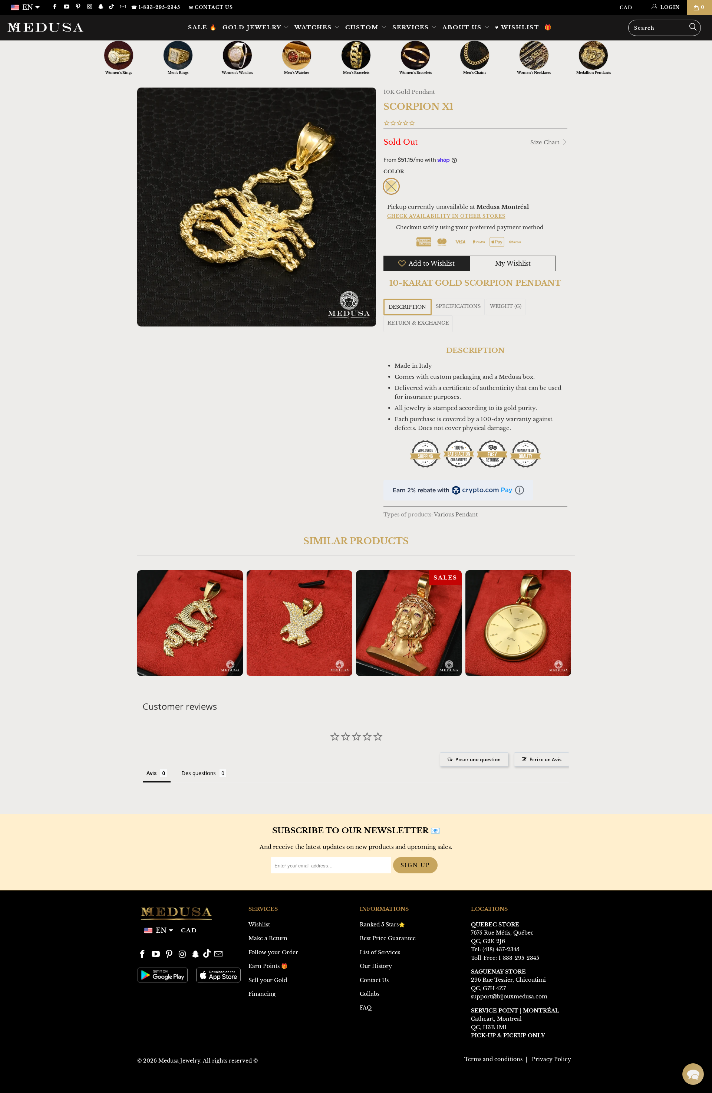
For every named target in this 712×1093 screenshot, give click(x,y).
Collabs (369, 994)
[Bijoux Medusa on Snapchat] (101, 7)
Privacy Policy (551, 1059)
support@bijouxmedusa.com (509, 996)
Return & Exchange (418, 323)
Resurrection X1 (409, 623)
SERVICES (411, 27)
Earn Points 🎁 (267, 966)
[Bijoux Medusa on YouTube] (66, 7)
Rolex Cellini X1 (518, 623)
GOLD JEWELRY (252, 27)
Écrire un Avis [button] (545, 759)
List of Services (380, 952)
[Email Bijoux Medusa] (122, 7)
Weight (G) (505, 306)
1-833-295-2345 (518, 958)
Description (407, 307)
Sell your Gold (267, 980)
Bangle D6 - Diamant (73, 1064)
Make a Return (267, 938)
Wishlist (259, 924)
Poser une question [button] (478, 759)
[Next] (564, 623)
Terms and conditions (493, 1059)
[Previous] (148, 623)
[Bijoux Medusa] (60, 27)
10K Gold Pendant (409, 91)
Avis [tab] (151, 773)
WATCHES (314, 27)
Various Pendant (456, 515)
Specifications (458, 306)
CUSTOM (363, 27)
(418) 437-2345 (501, 949)
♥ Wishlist (517, 27)
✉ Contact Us (211, 7)
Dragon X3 (190, 623)
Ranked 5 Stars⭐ (382, 924)
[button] (693, 1074)
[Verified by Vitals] (84, 1074)
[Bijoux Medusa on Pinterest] (78, 7)
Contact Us (374, 980)
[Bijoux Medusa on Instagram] (89, 7)
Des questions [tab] (198, 773)
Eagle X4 (299, 623)
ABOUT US (463, 27)
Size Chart (545, 142)
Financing (262, 994)
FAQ (366, 1007)
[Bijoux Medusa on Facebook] (54, 7)
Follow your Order (273, 952)
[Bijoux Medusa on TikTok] (112, 7)
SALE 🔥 (202, 27)
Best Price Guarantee (388, 938)
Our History (376, 966)
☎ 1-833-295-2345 (155, 7)
